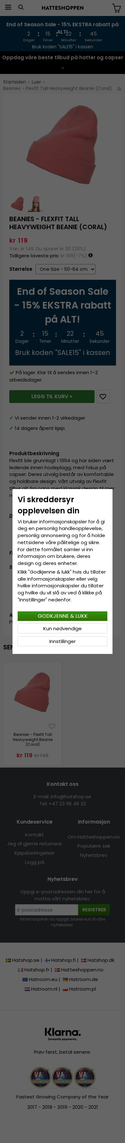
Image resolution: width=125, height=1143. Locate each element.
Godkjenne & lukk (63, 616)
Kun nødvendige (62, 628)
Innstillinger (62, 641)
